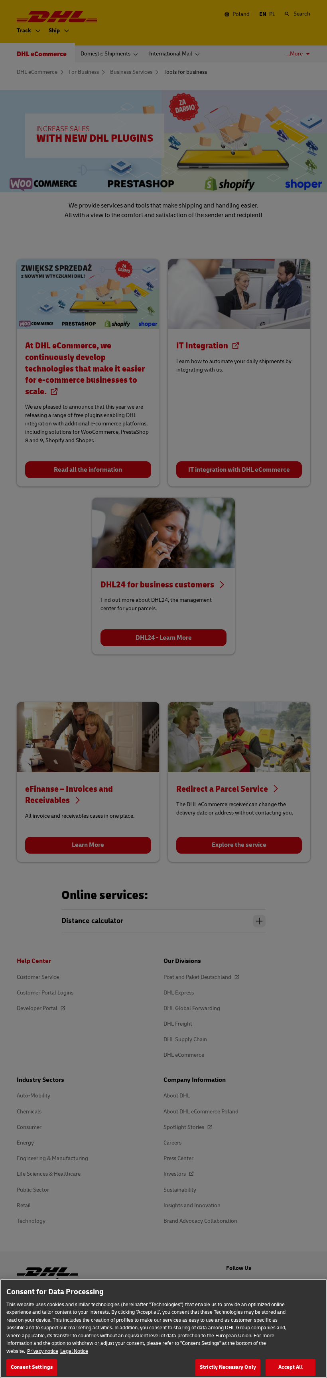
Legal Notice (74, 1351)
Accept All (290, 1367)
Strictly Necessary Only (228, 1367)
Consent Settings (32, 1367)
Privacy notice (42, 1351)
